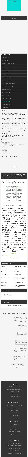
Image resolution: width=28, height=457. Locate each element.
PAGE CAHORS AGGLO (14, 450)
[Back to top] (26, 378)
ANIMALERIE (5, 60)
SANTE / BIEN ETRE (6, 98)
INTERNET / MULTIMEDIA (8, 86)
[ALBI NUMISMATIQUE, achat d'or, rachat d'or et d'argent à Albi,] (18, 365)
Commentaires (5, 302)
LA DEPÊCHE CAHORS (14, 434)
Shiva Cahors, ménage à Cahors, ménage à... (16, 145)
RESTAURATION (5, 95)
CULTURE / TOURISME (7, 78)
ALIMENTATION (5, 57)
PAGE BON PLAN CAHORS (14, 448)
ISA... (23, 361)
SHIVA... (11, 142)
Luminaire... (24, 353)
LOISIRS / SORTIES (6, 89)
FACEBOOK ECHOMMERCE (14, 394)
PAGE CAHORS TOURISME (14, 453)
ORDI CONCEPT (14, 410)
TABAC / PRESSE (6, 104)
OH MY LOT (14, 413)
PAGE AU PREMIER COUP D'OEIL (14, 446)
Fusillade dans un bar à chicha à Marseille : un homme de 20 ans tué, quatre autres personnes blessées (14, 119)
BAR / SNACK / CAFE (7, 69)
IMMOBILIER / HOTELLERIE (8, 84)
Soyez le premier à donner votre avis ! (14, 305)
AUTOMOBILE (5, 66)
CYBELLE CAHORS (14, 415)
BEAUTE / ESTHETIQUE (7, 72)
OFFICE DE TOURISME (14, 432)
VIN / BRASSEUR (6, 107)
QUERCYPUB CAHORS (14, 386)
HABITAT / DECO (6, 81)
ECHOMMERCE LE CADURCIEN (14, 389)
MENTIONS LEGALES (15, 396)
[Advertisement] (14, 35)
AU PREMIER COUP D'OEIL (14, 408)
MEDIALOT (14, 427)
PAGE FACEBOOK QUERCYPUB (14, 443)
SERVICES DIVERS (6, 101)
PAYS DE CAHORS (14, 429)
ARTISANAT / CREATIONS (8, 63)
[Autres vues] (5, 188)
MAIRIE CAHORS (15, 424)
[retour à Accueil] (2, 174)
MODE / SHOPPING (6, 92)
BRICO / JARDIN (5, 75)
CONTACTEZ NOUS (14, 391)
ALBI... (17, 367)
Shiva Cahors (7, 295)
